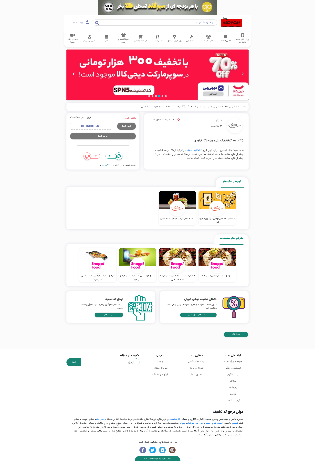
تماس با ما (196, 374)
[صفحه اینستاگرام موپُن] (172, 450)
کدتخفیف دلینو (194, 150)
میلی (207, 423)
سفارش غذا (231, 107)
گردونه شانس (233, 401)
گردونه (233, 394)
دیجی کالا (101, 419)
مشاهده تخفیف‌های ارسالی (198, 314)
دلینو (193, 107)
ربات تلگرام (232, 374)
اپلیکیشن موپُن (233, 368)
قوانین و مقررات (160, 374)
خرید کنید (103, 136)
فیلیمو (235, 423)
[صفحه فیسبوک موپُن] (143, 450)
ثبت (74, 362)
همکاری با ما (196, 368)
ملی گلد (199, 423)
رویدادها (233, 387)
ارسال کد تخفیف (109, 314)
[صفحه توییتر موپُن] (153, 450)
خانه (243, 107)
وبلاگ (233, 381)
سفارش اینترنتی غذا (210, 107)
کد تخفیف (174, 419)
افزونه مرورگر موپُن (233, 361)
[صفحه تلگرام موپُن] (162, 450)
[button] (166, 96)
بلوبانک (190, 423)
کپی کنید (126, 126)
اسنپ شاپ (217, 423)
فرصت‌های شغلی (196, 361)
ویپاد (182, 423)
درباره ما (160, 361)
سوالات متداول (160, 368)
